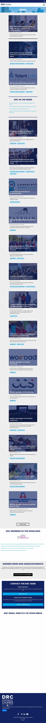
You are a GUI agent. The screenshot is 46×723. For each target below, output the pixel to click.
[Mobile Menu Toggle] (44, 5)
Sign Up (4, 710)
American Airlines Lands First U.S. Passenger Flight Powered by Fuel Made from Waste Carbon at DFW (22, 544)
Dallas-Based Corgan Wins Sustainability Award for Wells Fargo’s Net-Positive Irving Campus (20, 546)
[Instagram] (21, 714)
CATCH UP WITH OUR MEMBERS (23, 574)
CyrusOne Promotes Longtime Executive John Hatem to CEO (13, 550)
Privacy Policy (23, 718)
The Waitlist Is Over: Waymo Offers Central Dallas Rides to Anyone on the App (17, 548)
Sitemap (23, 720)
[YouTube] (27, 714)
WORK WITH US (23, 594)
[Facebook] (18, 714)
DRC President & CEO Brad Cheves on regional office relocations (22, 106)
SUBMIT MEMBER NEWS (23, 604)
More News (23, 524)
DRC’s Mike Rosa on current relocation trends (19, 108)
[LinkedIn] (24, 714)
